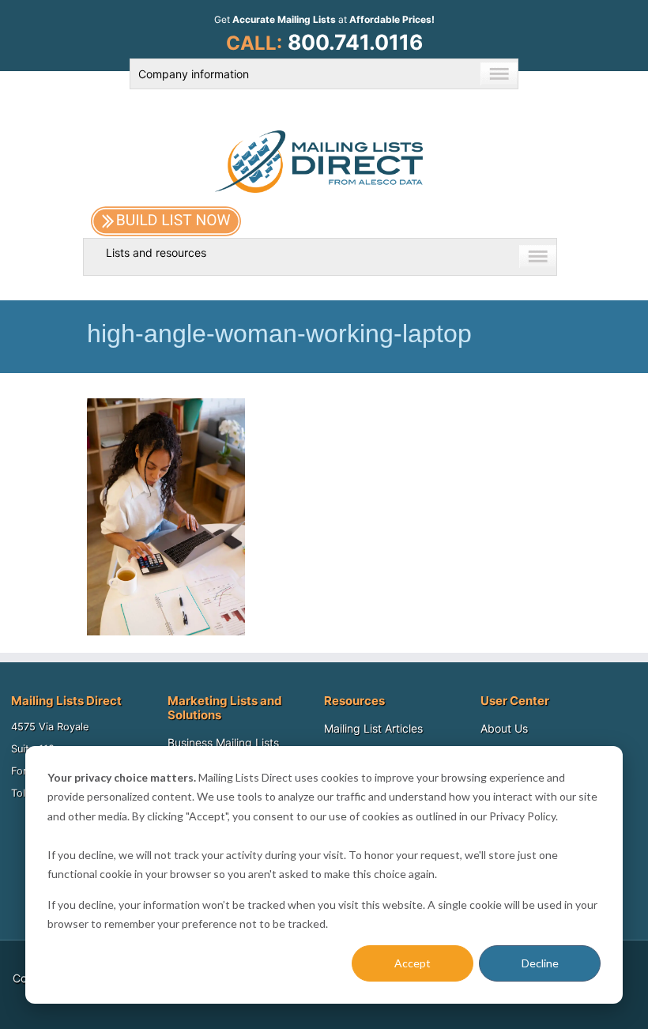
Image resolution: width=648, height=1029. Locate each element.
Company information (193, 74)
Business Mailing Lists (223, 742)
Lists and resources (156, 252)
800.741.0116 (355, 42)
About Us (504, 728)
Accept (412, 963)
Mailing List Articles (373, 728)
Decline (540, 963)
